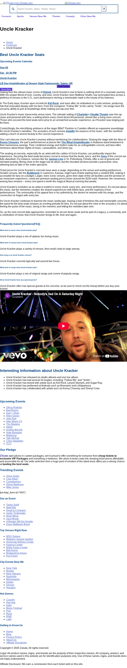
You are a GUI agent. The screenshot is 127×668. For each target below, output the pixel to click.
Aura (104, 156)
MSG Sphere (13, 536)
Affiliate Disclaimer (16, 642)
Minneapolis (13, 579)
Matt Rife (11, 507)
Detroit (47, 92)
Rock (9, 613)
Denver (10, 585)
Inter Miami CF (14, 421)
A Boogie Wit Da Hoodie (19, 521)
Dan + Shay (12, 413)
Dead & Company (16, 510)
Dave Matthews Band (18, 524)
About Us (11, 640)
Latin (9, 619)
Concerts (6, 16)
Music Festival (14, 608)
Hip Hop (10, 602)
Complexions (13, 481)
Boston (10, 571)
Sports (20, 16)
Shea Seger (12, 476)
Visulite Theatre (99, 114)
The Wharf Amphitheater (75, 142)
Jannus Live (56, 159)
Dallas (9, 582)
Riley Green (12, 415)
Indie (9, 605)
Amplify (70, 131)
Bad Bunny (12, 410)
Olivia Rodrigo (14, 407)
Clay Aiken (12, 479)
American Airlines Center (20, 542)
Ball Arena (12, 550)
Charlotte (82, 114)
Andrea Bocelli (14, 429)
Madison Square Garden (19, 539)
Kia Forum (12, 556)
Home (9, 42)
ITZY (9, 443)
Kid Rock (53, 103)
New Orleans (13, 573)
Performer (11, 45)
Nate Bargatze (14, 432)
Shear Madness (15, 484)
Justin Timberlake (16, 513)
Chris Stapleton (14, 441)
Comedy (70, 16)
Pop (8, 611)
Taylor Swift (12, 504)
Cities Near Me (88, 16)
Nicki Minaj (12, 516)
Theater (56, 16)
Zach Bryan (12, 518)
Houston (10, 587)
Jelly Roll (11, 418)
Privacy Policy (14, 637)
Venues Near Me (38, 16)
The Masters (13, 424)
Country (10, 599)
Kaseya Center (14, 544)
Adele (9, 427)
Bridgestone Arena (16, 553)
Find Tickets (63, 86)
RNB (9, 616)
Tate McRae (12, 438)
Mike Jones (12, 487)
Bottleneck (33, 173)
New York (11, 568)
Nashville (11, 576)
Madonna (11, 435)
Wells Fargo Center (17, 547)
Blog (8, 634)
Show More (6, 89)
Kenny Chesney (9, 142)
